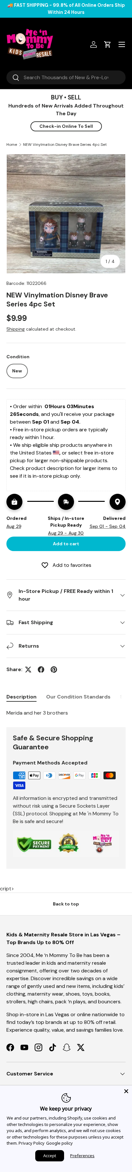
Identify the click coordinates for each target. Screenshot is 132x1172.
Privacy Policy (32, 1143)
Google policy (59, 1143)
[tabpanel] (66, 713)
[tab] (21, 696)
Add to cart (66, 544)
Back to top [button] (66, 904)
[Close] (126, 1091)
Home (11, 144)
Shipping (15, 329)
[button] (108, 44)
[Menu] (122, 44)
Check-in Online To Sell (66, 126)
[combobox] (66, 77)
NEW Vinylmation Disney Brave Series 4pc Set (65, 144)
